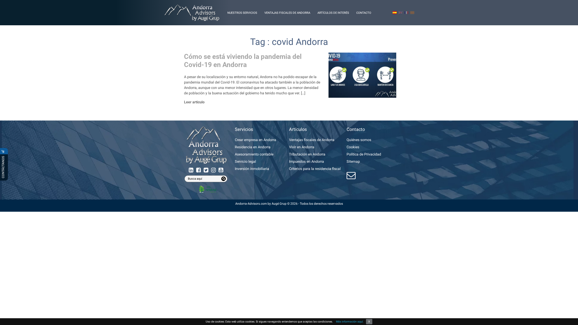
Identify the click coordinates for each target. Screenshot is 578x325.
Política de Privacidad (364, 154)
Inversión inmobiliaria (252, 169)
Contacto (363, 12)
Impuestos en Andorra (306, 161)
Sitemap (353, 161)
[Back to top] (571, 318)
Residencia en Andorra (252, 147)
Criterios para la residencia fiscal (315, 169)
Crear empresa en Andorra (255, 140)
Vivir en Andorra (301, 147)
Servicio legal (245, 161)
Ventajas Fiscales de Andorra (287, 12)
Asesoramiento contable (254, 154)
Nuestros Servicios (242, 12)
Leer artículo (194, 102)
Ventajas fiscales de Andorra (311, 140)
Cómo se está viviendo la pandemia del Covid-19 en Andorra (243, 61)
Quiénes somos (359, 140)
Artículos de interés (333, 12)
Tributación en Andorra (307, 154)
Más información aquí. (350, 321)
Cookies (353, 147)
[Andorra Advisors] (192, 13)
